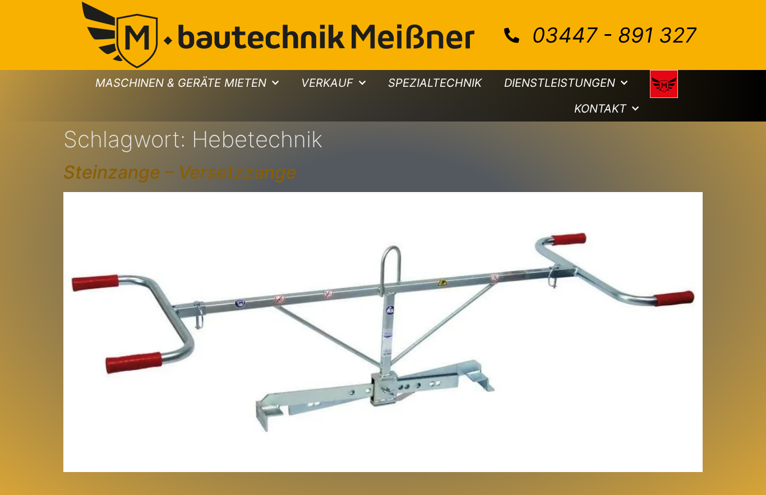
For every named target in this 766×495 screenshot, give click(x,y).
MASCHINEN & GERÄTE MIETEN (180, 83)
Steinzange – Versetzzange (180, 172)
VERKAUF (327, 83)
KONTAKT (600, 108)
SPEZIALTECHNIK (435, 83)
